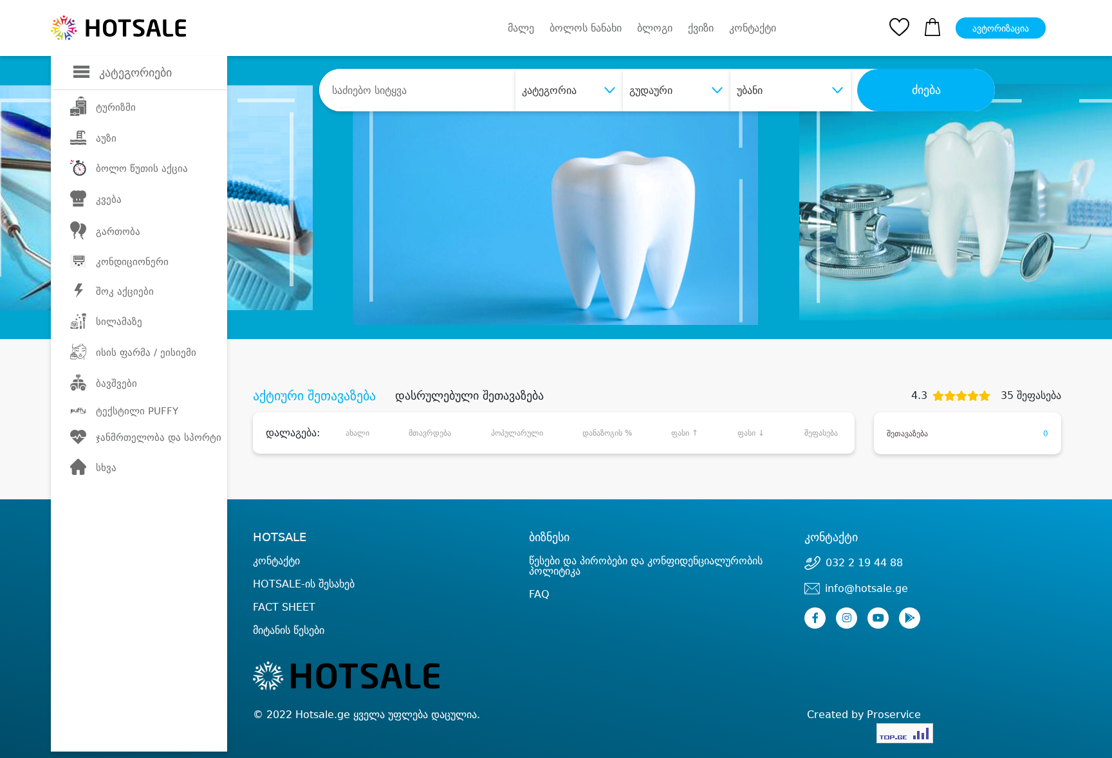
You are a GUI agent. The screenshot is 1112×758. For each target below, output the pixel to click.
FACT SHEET (284, 607)
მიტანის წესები (288, 630)
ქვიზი (701, 28)
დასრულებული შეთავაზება (469, 396)
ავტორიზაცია (1000, 28)
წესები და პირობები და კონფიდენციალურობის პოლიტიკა (646, 566)
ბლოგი (654, 28)
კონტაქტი (752, 28)
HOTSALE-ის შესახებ (304, 584)
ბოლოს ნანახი (586, 28)
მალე (521, 28)
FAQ (539, 594)
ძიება (926, 90)
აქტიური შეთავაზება (314, 395)
